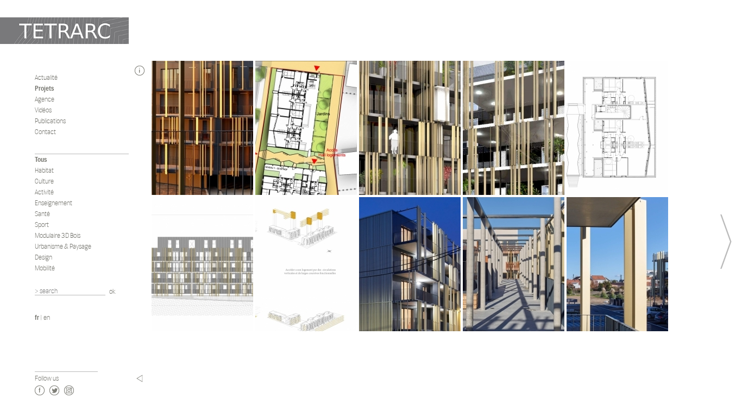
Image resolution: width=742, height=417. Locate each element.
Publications (50, 121)
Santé (42, 214)
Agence (44, 99)
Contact (45, 132)
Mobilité (45, 268)
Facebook (40, 390)
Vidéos (43, 110)
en (46, 317)
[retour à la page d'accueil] (64, 30)
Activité (44, 192)
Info (139, 70)
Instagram (69, 390)
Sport (42, 224)
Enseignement (53, 203)
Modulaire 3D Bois (57, 235)
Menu (139, 378)
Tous (41, 159)
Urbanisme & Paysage (63, 246)
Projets (44, 88)
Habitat (44, 170)
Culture (44, 181)
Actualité (46, 77)
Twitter (54, 390)
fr (37, 317)
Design (43, 257)
